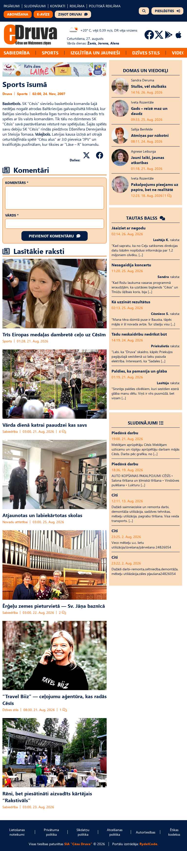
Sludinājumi (143, 423)
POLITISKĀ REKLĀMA (105, 6)
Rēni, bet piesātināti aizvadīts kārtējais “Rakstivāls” (47, 796)
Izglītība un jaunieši (95, 53)
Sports (50, 53)
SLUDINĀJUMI (35, 6)
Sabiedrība (17, 53)
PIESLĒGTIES (164, 11)
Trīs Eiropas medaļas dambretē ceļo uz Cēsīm (54, 334)
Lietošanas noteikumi (17, 832)
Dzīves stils (146, 53)
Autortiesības (145, 832)
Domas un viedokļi (145, 70)
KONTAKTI (57, 6)
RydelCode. (149, 844)
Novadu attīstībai (15, 522)
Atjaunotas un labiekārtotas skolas (42, 515)
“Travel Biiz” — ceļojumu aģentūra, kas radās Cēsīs (54, 699)
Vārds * (12, 215)
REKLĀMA (77, 6)
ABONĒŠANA (17, 14)
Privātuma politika (51, 832)
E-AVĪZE (43, 14)
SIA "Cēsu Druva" (78, 844)
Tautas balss (142, 218)
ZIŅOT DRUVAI (70, 14)
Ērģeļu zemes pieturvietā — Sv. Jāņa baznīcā (53, 605)
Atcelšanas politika (114, 832)
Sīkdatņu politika (82, 832)
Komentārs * (16, 182)
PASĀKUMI (12, 6)
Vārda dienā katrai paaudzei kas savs (44, 424)
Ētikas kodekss (174, 832)
